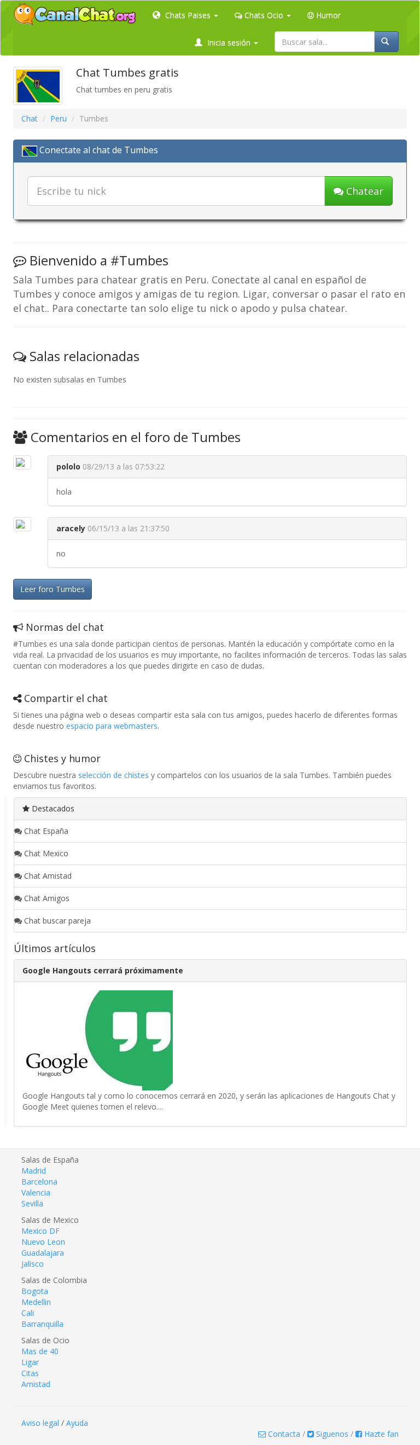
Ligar (30, 1362)
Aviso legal (40, 1423)
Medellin (36, 1302)
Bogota (34, 1291)
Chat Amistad (47, 876)
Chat (29, 118)
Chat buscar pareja (56, 920)
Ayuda (77, 1423)
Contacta (283, 1434)
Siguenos (331, 1434)
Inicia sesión (229, 42)
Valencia (35, 1192)
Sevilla (32, 1203)
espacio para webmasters (112, 726)
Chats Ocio (263, 15)
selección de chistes (113, 775)
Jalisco (32, 1263)
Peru (58, 118)
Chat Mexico (45, 853)
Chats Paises (188, 15)
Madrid (33, 1170)
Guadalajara (42, 1252)
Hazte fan (380, 1434)
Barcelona (39, 1181)
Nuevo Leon (43, 1242)
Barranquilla (42, 1324)
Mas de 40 (40, 1351)
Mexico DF (40, 1231)
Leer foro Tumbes (52, 589)
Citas (30, 1373)
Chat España (45, 831)
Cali (27, 1313)
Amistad (35, 1384)
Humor (327, 15)
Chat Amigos (45, 898)
